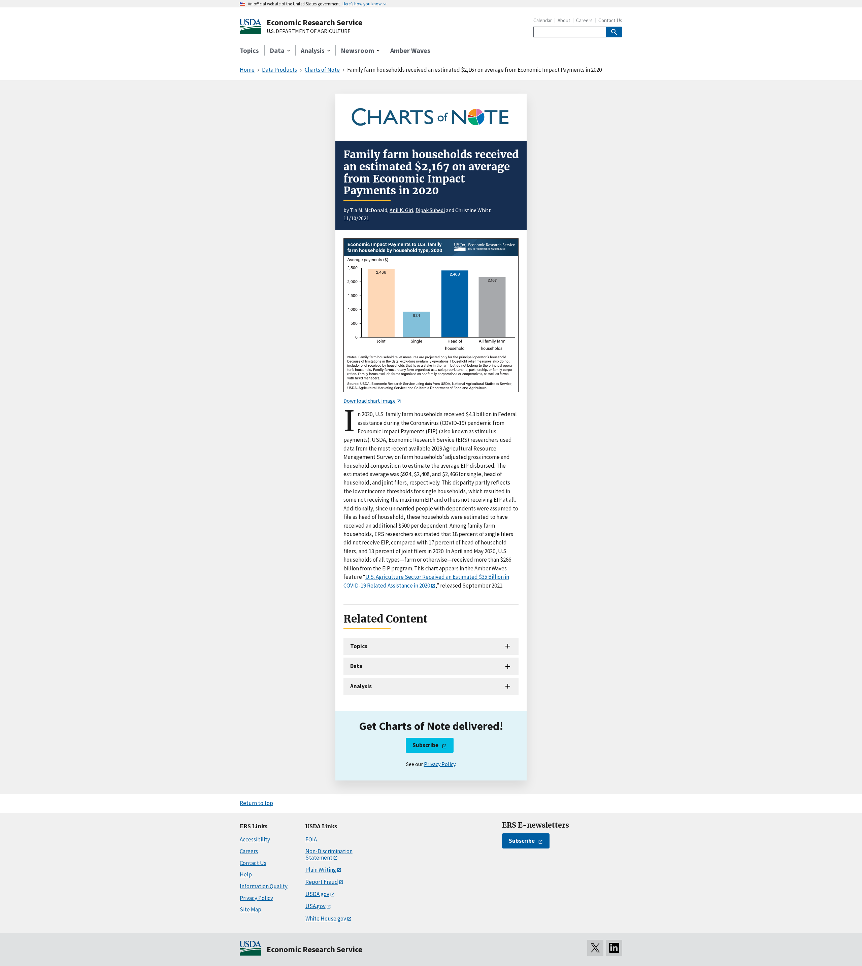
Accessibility (255, 839)
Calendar (542, 20)
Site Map (250, 909)
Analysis (361, 686)
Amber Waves (410, 50)
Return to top (256, 803)
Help (246, 874)
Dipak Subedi (430, 210)
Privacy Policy (439, 764)
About (564, 20)
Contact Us (610, 20)
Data (356, 666)
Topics (249, 50)
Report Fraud (321, 882)
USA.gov (315, 906)
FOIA (311, 839)
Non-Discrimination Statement (329, 854)
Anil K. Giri (401, 210)
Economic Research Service (314, 22)
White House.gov (325, 918)
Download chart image (369, 400)
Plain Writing (320, 869)
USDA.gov (317, 894)
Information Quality (264, 886)
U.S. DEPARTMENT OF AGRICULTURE (309, 31)
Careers (584, 20)
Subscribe (425, 745)
